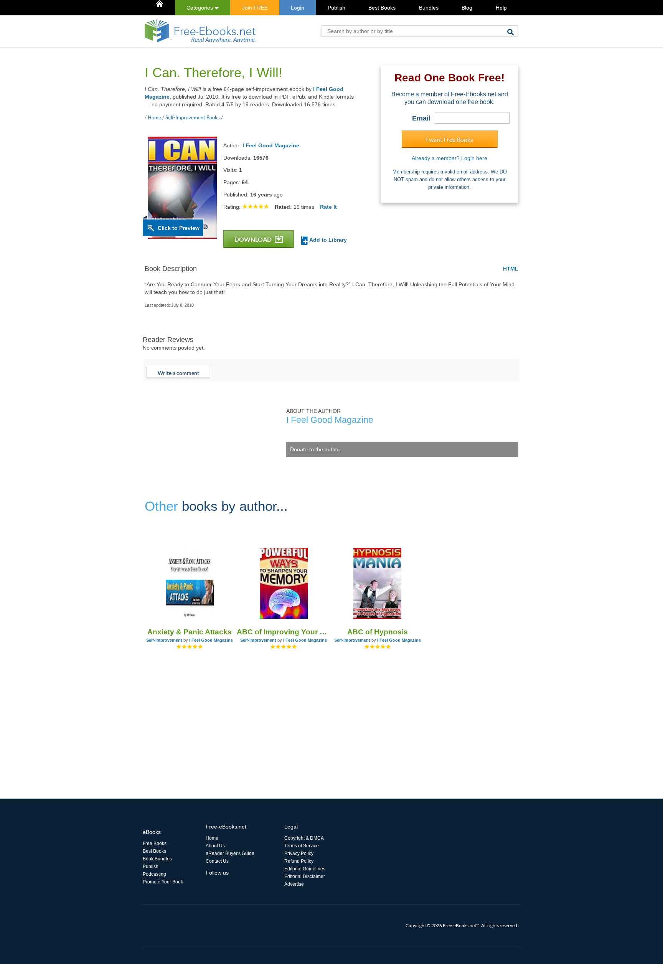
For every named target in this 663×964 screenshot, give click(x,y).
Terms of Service (301, 845)
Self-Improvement (164, 640)
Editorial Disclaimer (304, 876)
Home (212, 838)
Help (501, 8)
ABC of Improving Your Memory (284, 632)
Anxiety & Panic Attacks (189, 632)
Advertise (294, 884)
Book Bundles (157, 859)
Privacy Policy (298, 853)
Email (421, 118)
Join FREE (255, 8)
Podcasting (154, 874)
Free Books (155, 843)
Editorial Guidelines (304, 869)
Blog (467, 8)
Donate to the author (315, 449)
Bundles (429, 8)
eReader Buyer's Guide (230, 853)
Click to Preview (179, 228)
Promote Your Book (163, 882)
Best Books (382, 8)
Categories (200, 8)
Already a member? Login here (449, 158)
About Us (215, 845)
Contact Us (217, 861)
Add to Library (327, 240)
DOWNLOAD (253, 239)
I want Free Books (449, 139)
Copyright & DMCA (304, 838)
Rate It (328, 207)
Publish (336, 8)
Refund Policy (298, 861)
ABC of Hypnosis (377, 632)
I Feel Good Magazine (270, 145)
